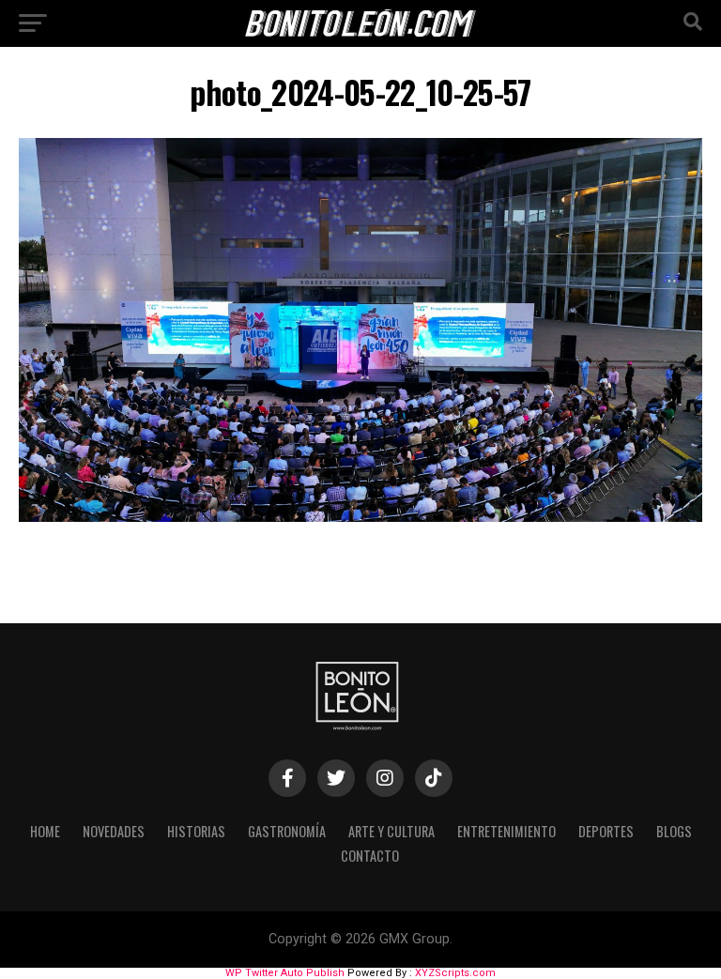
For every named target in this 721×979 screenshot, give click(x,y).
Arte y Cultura (391, 831)
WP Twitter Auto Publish (285, 973)
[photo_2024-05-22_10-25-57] (360, 517)
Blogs (674, 831)
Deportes (606, 831)
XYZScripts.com (455, 973)
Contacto (370, 855)
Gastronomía (287, 831)
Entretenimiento (506, 831)
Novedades (114, 831)
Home (45, 831)
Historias (196, 831)
